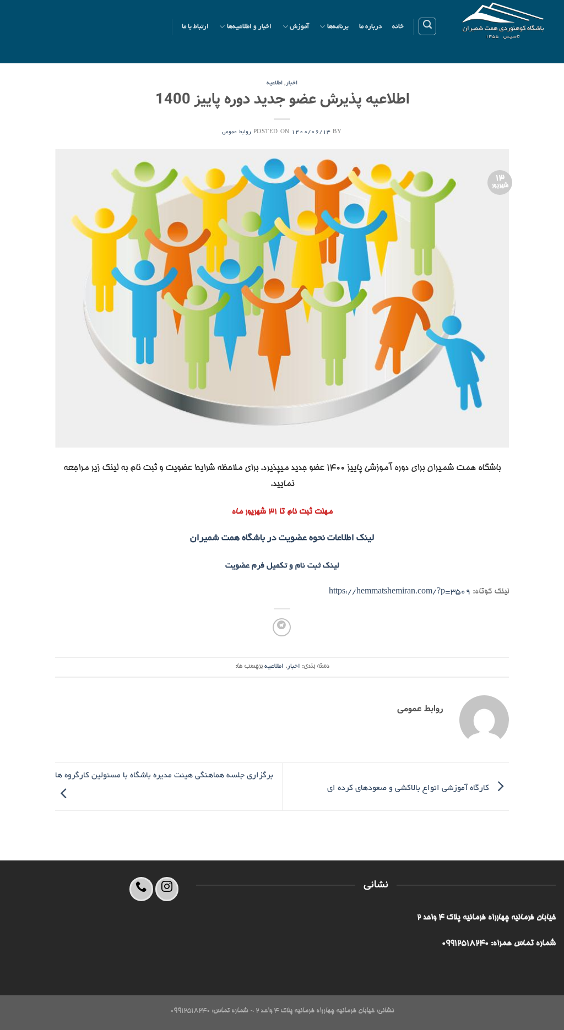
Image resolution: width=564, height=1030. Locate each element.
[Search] (427, 26)
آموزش (299, 26)
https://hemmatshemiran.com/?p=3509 (399, 591)
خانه (398, 26)
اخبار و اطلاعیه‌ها (249, 26)
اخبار (291, 83)
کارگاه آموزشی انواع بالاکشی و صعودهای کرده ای (409, 788)
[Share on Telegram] (282, 627)
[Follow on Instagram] (167, 889)
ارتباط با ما (195, 26)
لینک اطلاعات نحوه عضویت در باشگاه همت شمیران (282, 538)
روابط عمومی (236, 132)
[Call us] (141, 889)
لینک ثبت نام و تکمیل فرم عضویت (282, 566)
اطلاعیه (275, 83)
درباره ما (370, 26)
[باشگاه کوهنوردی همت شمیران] (505, 31)
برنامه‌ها (338, 26)
